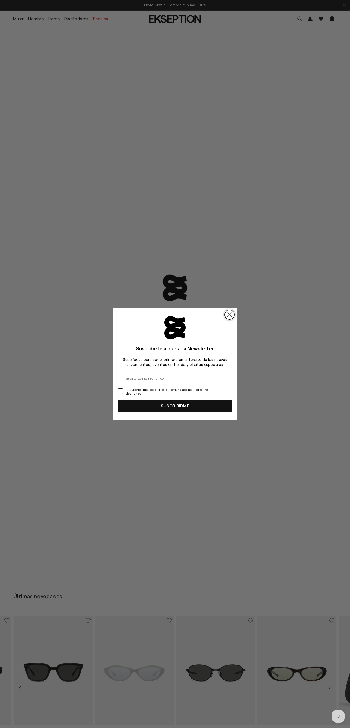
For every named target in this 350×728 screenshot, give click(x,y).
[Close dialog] (229, 314)
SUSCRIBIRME (175, 405)
